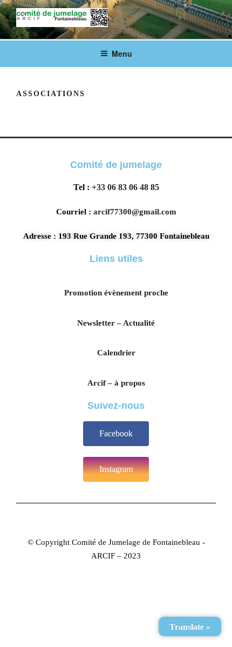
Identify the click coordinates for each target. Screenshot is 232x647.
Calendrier (116, 352)
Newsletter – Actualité (116, 323)
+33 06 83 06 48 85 (125, 187)
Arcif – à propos (116, 383)
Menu (122, 53)
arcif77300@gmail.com (134, 211)
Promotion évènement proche (116, 292)
